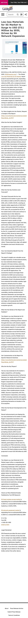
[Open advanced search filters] (21, 14)
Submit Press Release (14, 612)
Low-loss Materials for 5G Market (11, 76)
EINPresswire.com (10, 74)
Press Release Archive (16, 608)
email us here (5, 524)
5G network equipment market (10, 510)
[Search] (18, 14)
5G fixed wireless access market (10, 499)
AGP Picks (4, 2)
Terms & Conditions (14, 615)
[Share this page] (26, 14)
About (6, 608)
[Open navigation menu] (2, 14)
